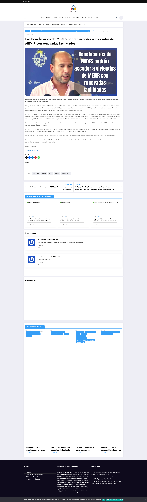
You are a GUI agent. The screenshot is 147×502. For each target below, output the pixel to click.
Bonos (68, 332)
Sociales (63, 31)
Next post (78, 184)
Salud (82, 18)
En (29, 217)
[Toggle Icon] (25, 18)
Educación (59, 334)
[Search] (116, 18)
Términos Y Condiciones (33, 479)
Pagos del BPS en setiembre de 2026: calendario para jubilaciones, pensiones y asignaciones (105, 220)
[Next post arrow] (121, 187)
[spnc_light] (121, 18)
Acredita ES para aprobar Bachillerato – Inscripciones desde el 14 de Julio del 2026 (86, 448)
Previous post (68, 184)
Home (42, 18)
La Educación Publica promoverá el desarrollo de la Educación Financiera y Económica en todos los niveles (94, 188)
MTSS (33, 332)
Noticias (48, 18)
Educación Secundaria (57, 340)
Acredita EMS (80, 332)
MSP (103, 332)
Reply (39, 247)
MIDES (33, 31)
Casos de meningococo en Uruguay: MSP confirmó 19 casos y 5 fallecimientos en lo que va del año (111, 448)
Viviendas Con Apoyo (72, 31)
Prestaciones (57, 18)
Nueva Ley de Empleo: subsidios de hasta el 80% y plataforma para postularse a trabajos (36, 448)
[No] (145, 500)
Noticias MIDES (55, 31)
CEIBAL (53, 334)
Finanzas (67, 18)
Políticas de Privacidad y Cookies (115, 499)
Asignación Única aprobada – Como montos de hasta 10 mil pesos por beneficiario (70, 220)
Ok (103, 499)
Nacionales (40, 31)
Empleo (28, 332)
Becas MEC (62, 332)
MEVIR (27, 31)
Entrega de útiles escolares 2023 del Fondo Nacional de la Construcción (51, 188)
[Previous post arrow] (25, 187)
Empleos (90, 18)
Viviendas (76, 18)
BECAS (57, 332)
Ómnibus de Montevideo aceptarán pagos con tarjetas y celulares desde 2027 (39, 220)
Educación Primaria (57, 338)
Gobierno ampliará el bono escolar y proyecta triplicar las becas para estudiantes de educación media (61, 448)
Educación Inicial (56, 336)
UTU (58, 342)
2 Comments (30, 34)
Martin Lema (97, 31)
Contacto (97, 18)
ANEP (53, 332)
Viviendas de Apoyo (84, 31)
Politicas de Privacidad (32, 477)
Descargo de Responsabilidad (34, 475)
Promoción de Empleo (32, 334)
